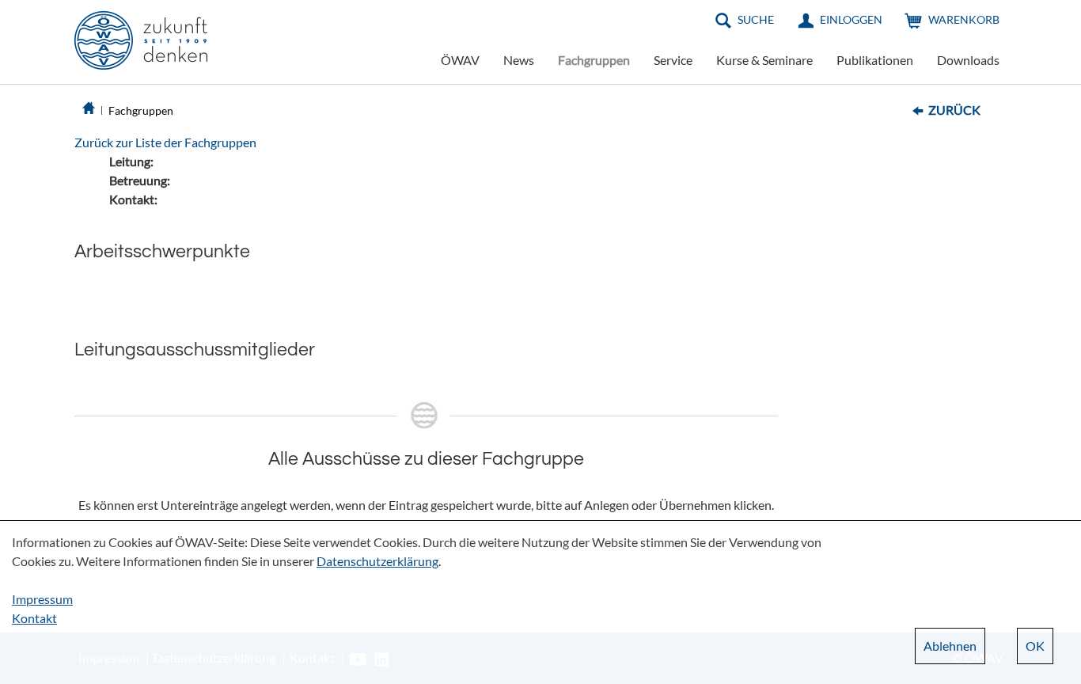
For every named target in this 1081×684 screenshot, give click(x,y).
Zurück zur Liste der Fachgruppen (165, 142)
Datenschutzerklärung (377, 560)
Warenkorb (963, 19)
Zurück (954, 109)
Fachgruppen (594, 59)
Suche (756, 19)
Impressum (42, 598)
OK (1035, 645)
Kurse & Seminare (764, 59)
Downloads (968, 59)
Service (673, 59)
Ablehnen (950, 645)
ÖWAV (460, 59)
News (518, 59)
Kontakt (34, 617)
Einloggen (851, 19)
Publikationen (874, 59)
